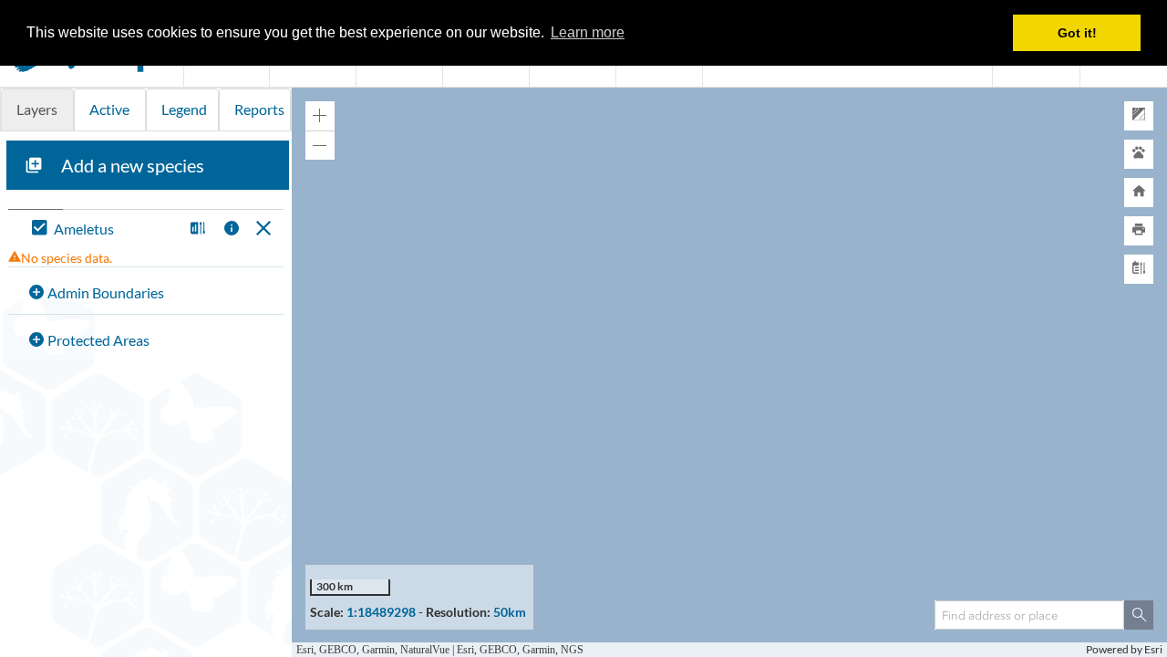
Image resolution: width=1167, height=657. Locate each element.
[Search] (1138, 615)
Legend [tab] (184, 109)
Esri (1153, 649)
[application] (729, 372)
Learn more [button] (588, 32)
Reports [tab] (259, 109)
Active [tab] (109, 109)
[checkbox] (103, 229)
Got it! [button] (1077, 33)
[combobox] (1029, 615)
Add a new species (132, 165)
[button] (196, 229)
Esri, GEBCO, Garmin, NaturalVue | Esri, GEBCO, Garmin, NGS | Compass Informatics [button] (492, 649)
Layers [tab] (36, 109)
